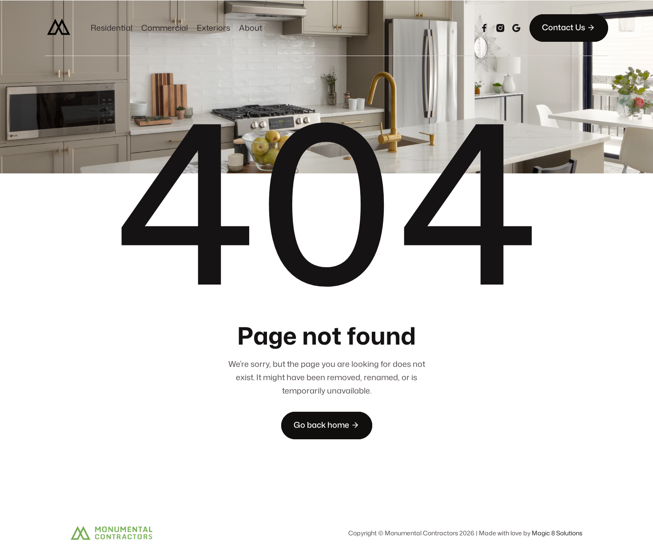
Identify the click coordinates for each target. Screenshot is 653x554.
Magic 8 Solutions (557, 533)
